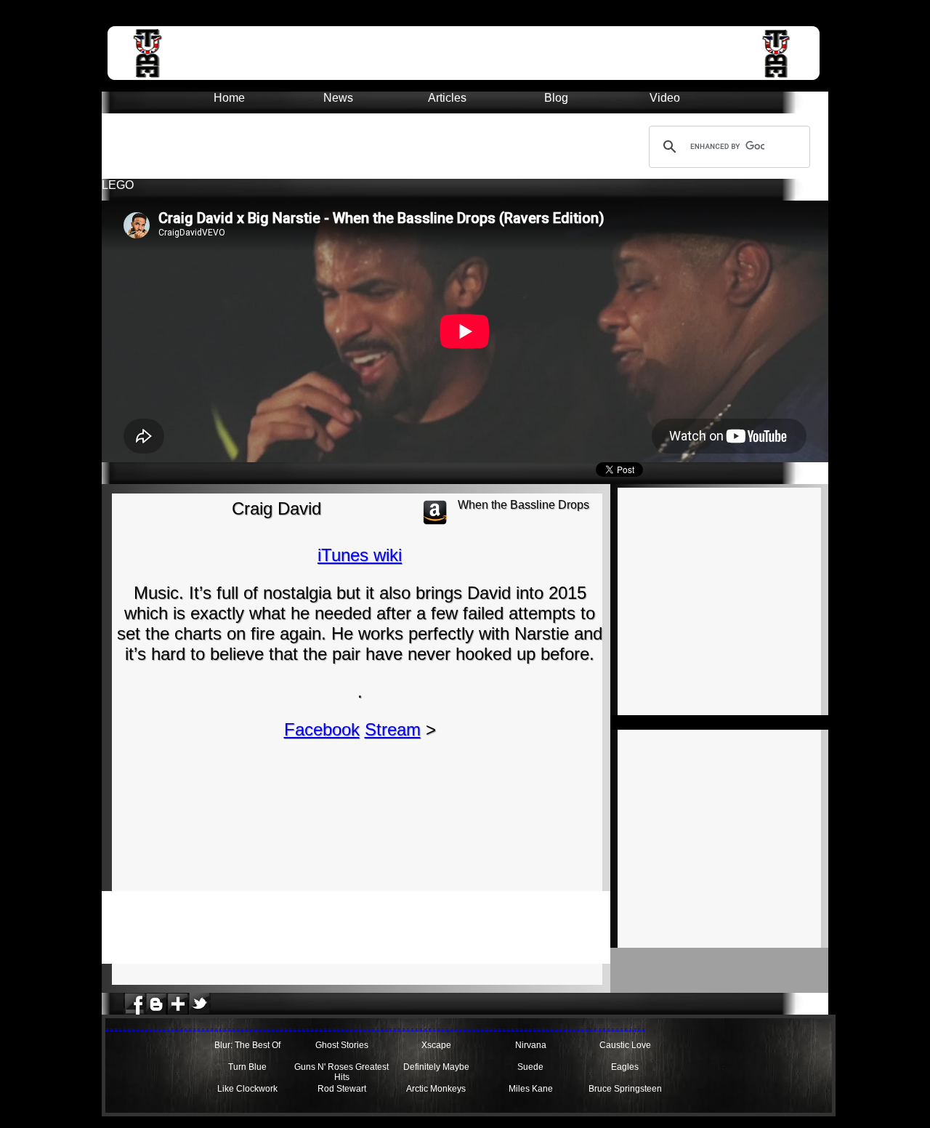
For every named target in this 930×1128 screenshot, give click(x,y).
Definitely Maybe (436, 1067)
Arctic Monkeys (436, 1089)
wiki (387, 555)
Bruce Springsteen (625, 1089)
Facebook (322, 729)
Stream (393, 729)
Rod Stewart (342, 1089)
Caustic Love (625, 1045)
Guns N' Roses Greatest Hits (341, 1072)
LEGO (118, 185)
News (338, 98)
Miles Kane (531, 1089)
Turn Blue (247, 1067)
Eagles (625, 1067)
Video (665, 98)
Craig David (276, 508)
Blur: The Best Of (247, 1045)
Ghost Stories (341, 1045)
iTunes (345, 555)
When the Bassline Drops (523, 505)
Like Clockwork (247, 1089)
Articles (447, 98)
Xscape (436, 1045)
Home (229, 98)
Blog (556, 98)
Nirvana (530, 1045)
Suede (530, 1067)
